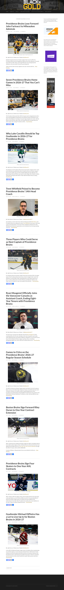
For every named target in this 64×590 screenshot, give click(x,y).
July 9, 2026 (8, 415)
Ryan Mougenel (30, 334)
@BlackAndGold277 (28, 219)
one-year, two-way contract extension (28, 446)
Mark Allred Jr (15, 196)
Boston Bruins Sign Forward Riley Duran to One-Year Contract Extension (22, 410)
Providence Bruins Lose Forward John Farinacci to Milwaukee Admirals (22, 26)
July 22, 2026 (8, 247)
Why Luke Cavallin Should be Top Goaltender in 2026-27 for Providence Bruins (22, 136)
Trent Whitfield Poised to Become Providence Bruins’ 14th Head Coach (23, 191)
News (17, 11)
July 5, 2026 (8, 471)
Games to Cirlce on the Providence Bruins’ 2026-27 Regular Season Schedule (20, 355)
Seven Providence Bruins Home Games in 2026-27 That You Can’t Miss (23, 82)
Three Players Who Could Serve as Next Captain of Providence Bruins (22, 242)
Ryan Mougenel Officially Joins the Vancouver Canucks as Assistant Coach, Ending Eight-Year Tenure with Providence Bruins (21, 298)
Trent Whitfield (26, 223)
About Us (12, 11)
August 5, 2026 (9, 87)
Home (7, 11)
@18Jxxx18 (26, 57)
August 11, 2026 (9, 31)
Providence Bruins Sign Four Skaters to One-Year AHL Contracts (20, 466)
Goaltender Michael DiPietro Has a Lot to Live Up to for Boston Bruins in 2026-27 (22, 517)
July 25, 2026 (8, 196)
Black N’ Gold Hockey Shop (37, 11)
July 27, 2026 (8, 141)
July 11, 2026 (8, 306)
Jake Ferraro (16, 31)
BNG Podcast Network (25, 11)
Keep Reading (29, 121)
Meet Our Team (48, 11)
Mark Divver (34, 221)
